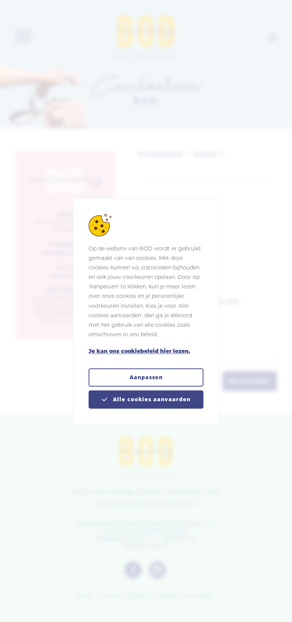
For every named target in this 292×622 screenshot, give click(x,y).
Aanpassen (146, 377)
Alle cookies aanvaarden (150, 399)
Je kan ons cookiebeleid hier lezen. (139, 352)
